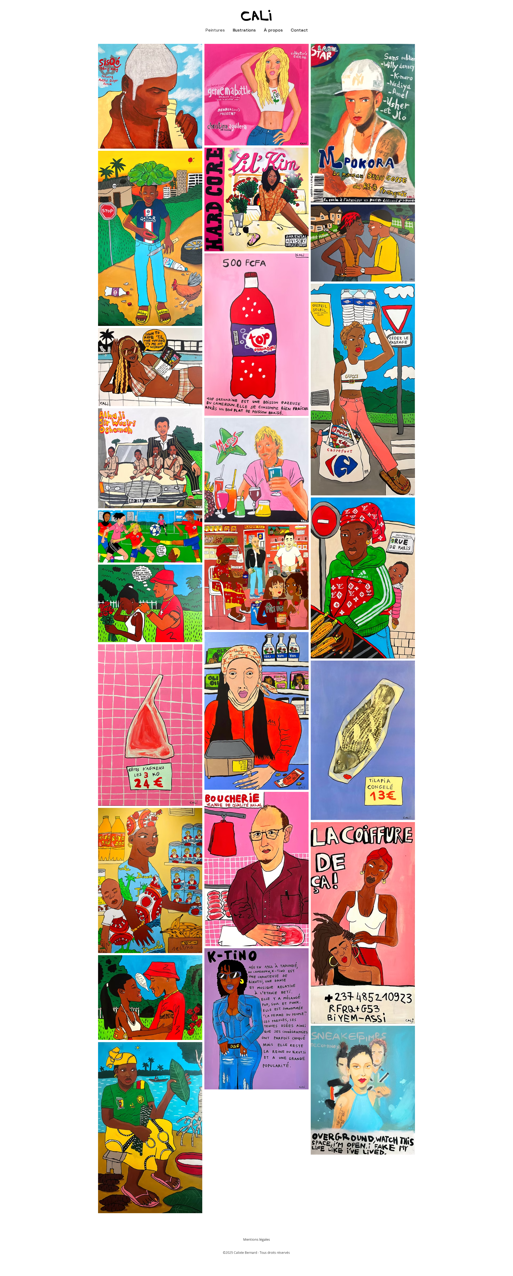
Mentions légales (256, 1239)
